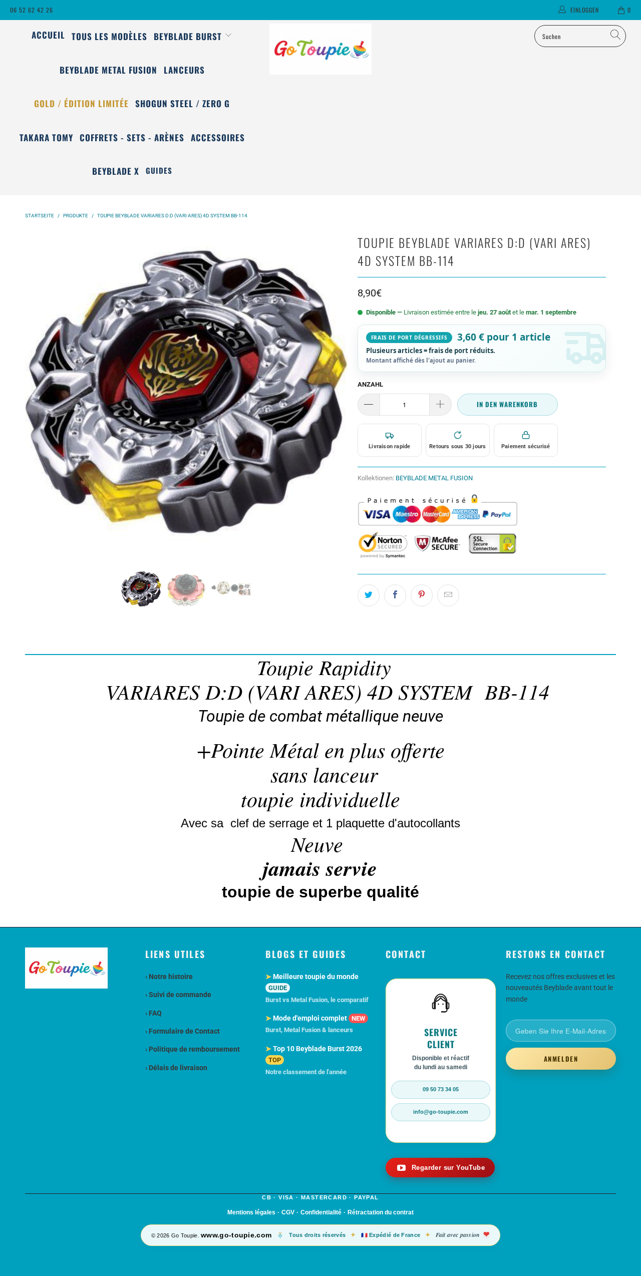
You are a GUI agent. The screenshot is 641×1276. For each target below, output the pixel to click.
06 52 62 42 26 (31, 10)
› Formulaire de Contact (182, 1031)
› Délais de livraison (176, 1068)
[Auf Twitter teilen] (369, 595)
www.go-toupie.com (236, 1235)
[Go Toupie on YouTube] (440, 1167)
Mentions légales (251, 1212)
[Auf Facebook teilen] (395, 595)
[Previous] (35, 392)
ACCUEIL (48, 35)
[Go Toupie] (320, 49)
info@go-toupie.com (440, 1112)
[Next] (338, 392)
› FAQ (153, 1013)
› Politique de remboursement (192, 1049)
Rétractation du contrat (381, 1212)
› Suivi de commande (178, 995)
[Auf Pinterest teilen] (422, 595)
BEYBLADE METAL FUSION (434, 478)
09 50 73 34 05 (441, 1089)
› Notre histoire (169, 977)
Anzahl (370, 384)
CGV (287, 1212)
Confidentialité (321, 1212)
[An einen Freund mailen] (448, 595)
